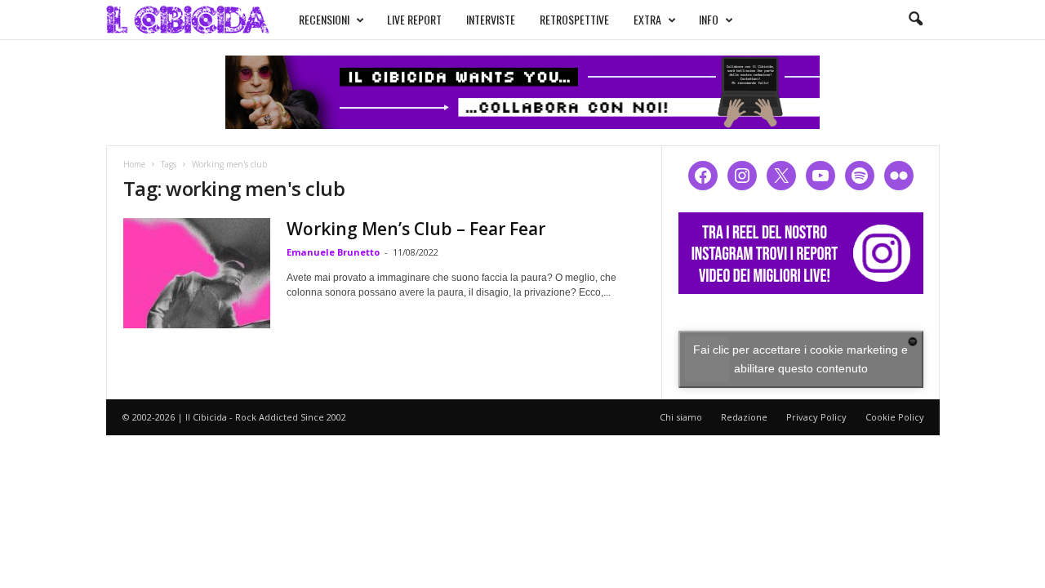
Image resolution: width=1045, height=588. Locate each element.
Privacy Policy (816, 417)
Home (134, 164)
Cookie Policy (894, 417)
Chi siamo (681, 417)
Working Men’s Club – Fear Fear (416, 228)
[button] (915, 20)
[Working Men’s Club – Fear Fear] (196, 273)
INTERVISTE (490, 19)
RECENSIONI (324, 19)
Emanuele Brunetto (333, 252)
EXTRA (647, 19)
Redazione (744, 417)
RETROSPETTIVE (574, 19)
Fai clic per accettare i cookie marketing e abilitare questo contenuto (800, 359)
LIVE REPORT (414, 19)
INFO (708, 19)
